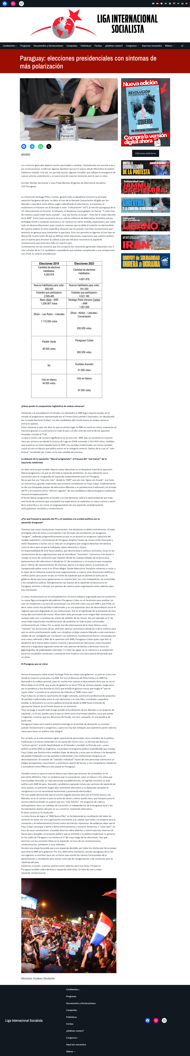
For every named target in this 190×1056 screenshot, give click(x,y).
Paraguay (37, 978)
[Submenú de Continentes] (16, 46)
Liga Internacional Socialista (24, 1020)
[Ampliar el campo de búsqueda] (182, 45)
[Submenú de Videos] (173, 46)
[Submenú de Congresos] (138, 46)
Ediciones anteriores (145, 153)
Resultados (49, 978)
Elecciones (26, 978)
